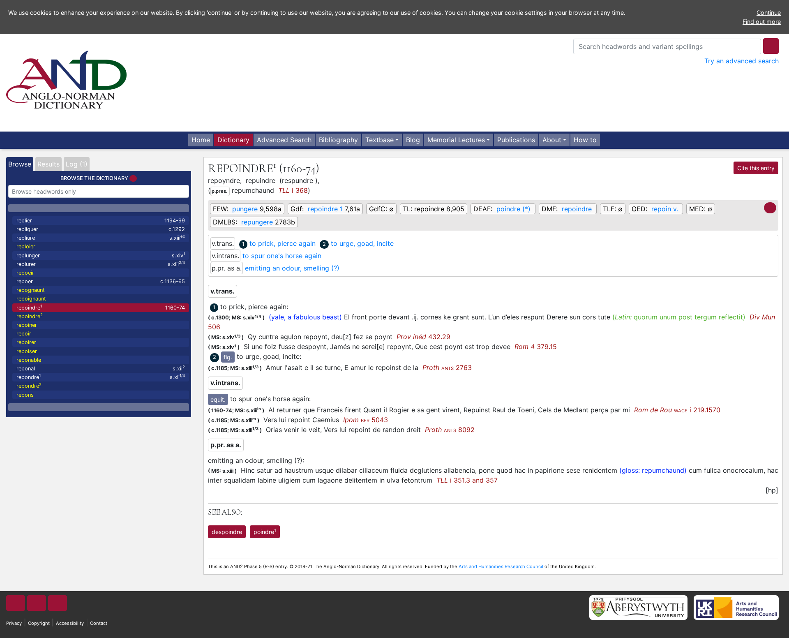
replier (100, 220)
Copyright (39, 623)
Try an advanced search (741, 61)
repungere (257, 222)
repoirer (26, 342)
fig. (228, 357)
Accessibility (70, 623)
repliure (100, 237)
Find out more (762, 21)
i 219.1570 (677, 410)
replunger (100, 255)
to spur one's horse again (281, 256)
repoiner (26, 325)
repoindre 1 (325, 209)
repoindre (100, 307)
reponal (100, 368)
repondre (100, 376)
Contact (98, 623)
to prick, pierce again (282, 243)
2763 (447, 367)
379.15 (535, 346)
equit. (218, 399)
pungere (245, 209)
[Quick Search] (771, 46)
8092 (450, 429)
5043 (365, 420)
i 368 (293, 190)
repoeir (25, 273)
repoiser (26, 351)
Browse (19, 164)
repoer (100, 281)
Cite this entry (756, 167)
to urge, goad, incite (362, 243)
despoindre (227, 531)
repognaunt (30, 290)
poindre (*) (513, 209)
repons (25, 395)
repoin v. (664, 209)
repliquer (100, 229)
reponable (28, 360)
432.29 (423, 337)
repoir (23, 334)
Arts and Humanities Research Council (501, 566)
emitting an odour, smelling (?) (292, 268)
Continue (769, 12)
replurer (100, 263)
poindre (265, 531)
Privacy (14, 623)
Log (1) (77, 164)
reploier (25, 246)
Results (48, 164)
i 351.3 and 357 (467, 480)
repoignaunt (31, 299)
